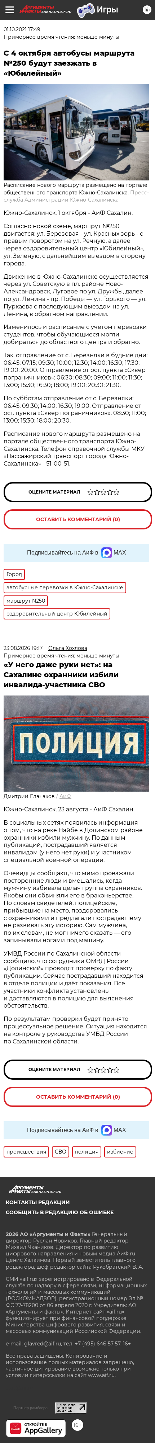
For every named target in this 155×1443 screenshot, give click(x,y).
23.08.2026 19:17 (23, 648)
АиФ (65, 796)
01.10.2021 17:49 (22, 29)
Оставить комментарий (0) (78, 519)
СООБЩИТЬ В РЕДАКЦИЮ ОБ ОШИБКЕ (60, 1212)
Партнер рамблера (30, 1408)
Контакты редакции (38, 1202)
